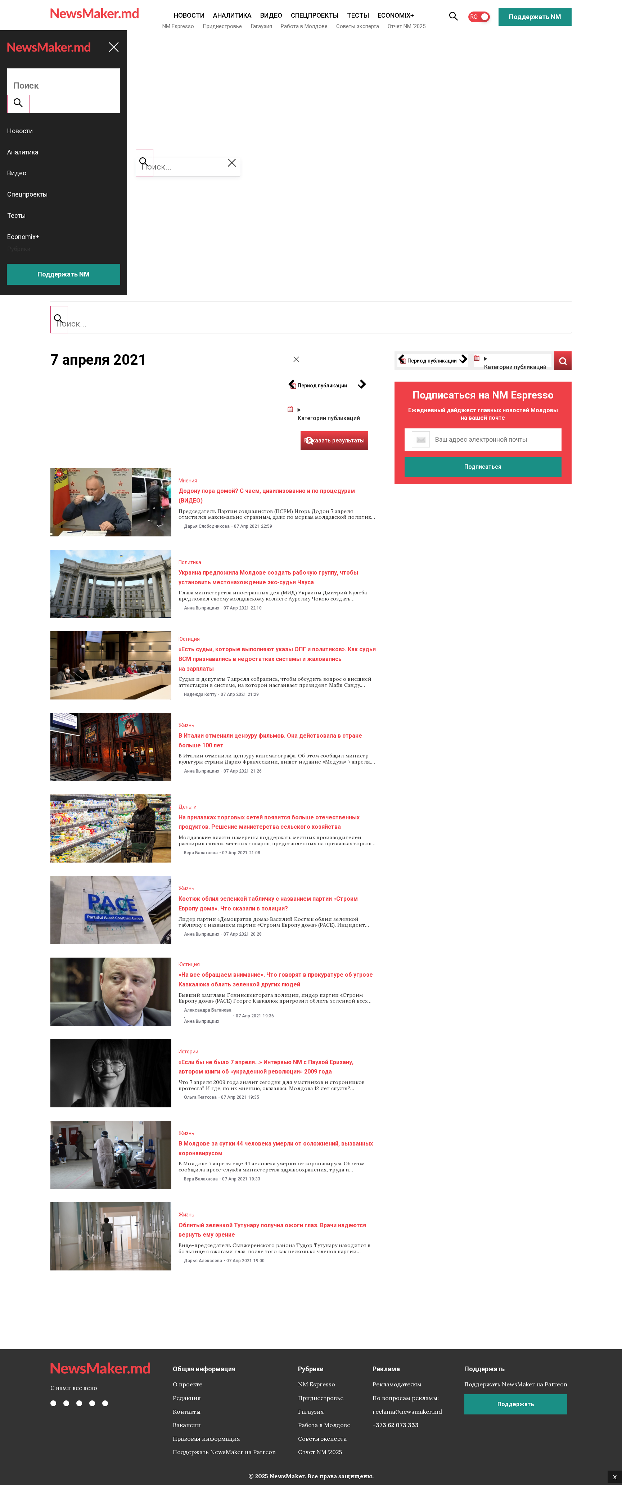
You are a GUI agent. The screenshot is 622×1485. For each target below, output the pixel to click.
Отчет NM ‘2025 (406, 26)
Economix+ (396, 15)
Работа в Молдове (304, 26)
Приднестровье (222, 26)
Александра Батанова (207, 1010)
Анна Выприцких (201, 608)
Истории (188, 1051)
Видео (271, 15)
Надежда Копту (200, 694)
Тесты (358, 15)
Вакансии (187, 1424)
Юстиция (189, 639)
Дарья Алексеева (203, 1260)
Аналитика (232, 15)
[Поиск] (59, 319)
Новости (189, 15)
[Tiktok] (92, 1403)
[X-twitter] (66, 1403)
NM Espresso (178, 26)
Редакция (187, 1397)
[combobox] (311, 324)
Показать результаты (563, 360)
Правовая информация (206, 1438)
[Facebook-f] (53, 1403)
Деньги (188, 807)
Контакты (186, 1411)
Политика (190, 562)
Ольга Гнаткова (200, 1097)
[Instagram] (79, 1403)
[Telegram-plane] (105, 1403)
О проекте (187, 1384)
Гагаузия (261, 26)
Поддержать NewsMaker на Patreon (224, 1451)
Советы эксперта (357, 26)
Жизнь (186, 725)
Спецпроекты (314, 15)
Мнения (188, 480)
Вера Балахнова (201, 852)
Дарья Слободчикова (207, 526)
